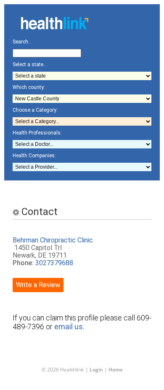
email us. (69, 326)
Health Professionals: (37, 133)
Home (115, 369)
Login (96, 369)
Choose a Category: (35, 110)
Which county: (29, 87)
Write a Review (38, 285)
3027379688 (54, 263)
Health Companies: (34, 156)
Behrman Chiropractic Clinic (53, 240)
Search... (22, 42)
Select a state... (30, 64)
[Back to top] (75, 366)
